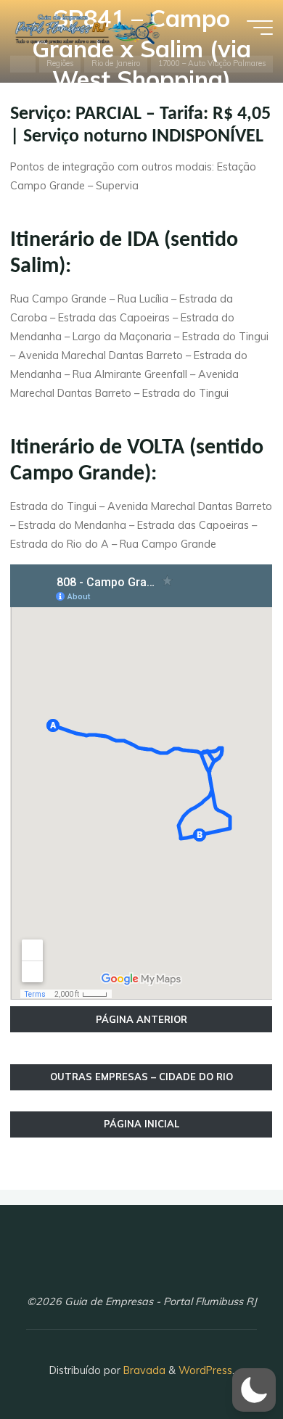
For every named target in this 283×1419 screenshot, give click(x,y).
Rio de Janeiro (115, 64)
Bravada (142, 1370)
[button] (254, 1390)
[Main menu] (260, 27)
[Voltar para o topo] (226, 1362)
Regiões (59, 64)
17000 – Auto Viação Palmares (212, 64)
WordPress (205, 1370)
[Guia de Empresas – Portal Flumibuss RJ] (86, 26)
